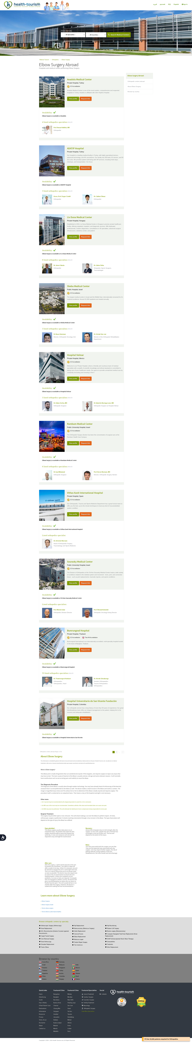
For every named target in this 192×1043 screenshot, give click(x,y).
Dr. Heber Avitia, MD (60, 403)
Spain (81, 496)
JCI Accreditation (75, 86)
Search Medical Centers (120, 35)
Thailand (82, 634)
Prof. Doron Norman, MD (102, 472)
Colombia (82, 704)
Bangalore (57, 994)
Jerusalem (57, 1017)
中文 (169, 4)
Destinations (42, 1008)
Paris (69, 1031)
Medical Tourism (44, 59)
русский (162, 4)
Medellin (56, 1031)
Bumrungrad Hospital (78, 630)
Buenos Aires (57, 1003)
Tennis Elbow (45, 947)
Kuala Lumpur (58, 1023)
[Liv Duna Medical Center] (52, 229)
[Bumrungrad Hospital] (52, 643)
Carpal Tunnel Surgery (47, 936)
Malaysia (61, 965)
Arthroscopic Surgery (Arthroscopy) (51, 925)
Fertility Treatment (89, 1003)
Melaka (70, 994)
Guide (41, 1000)
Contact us (42, 1028)
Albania (78, 973)
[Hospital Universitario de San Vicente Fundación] (52, 713)
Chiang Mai (57, 1008)
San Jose (70, 1005)
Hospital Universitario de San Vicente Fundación (92, 701)
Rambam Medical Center (79, 424)
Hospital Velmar (75, 355)
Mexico (81, 358)
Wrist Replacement (112, 947)
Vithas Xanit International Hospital (85, 493)
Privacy (41, 1017)
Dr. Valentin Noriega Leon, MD (104, 403)
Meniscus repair (78, 939)
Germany (61, 962)
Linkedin (104, 994)
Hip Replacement (79, 925)
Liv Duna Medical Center (79, 217)
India (77, 965)
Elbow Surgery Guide (47, 904)
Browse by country (133, 91)
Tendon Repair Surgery (80, 942)
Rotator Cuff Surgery (113, 928)
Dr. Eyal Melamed (59, 472)
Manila (56, 1028)
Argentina (45, 973)
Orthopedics (55, 59)
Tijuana (70, 1014)
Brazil (77, 976)
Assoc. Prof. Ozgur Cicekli (62, 196)
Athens (70, 1023)
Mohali (70, 1020)
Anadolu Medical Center (79, 79)
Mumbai (70, 997)
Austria (61, 973)
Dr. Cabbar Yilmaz (99, 196)
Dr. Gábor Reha (99, 265)
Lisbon (70, 1028)
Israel (81, 289)
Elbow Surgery (66, 59)
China (44, 976)
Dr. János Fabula (59, 265)
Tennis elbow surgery (47, 908)
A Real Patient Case (44, 1005)
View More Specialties (88, 1011)
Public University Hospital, (76, 427)
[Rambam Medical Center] (52, 436)
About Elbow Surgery (134, 86)
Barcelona (56, 1000)
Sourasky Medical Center (80, 561)
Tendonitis (110, 944)
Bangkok (56, 997)
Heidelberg (71, 1017)
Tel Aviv (70, 1011)
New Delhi (71, 1000)
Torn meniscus (78, 945)
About (41, 1025)
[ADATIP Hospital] (52, 161)
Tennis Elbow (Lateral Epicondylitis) (51, 911)
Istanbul (56, 1014)
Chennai (56, 1005)
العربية (155, 4)
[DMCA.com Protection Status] (141, 1002)
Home (40, 994)
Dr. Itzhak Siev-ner (100, 334)
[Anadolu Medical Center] (52, 92)
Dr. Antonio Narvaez (60, 541)
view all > (70, 122)
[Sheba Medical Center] (52, 298)
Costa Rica (45, 962)
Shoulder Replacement (47, 944)
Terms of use (42, 1020)
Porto (69, 1025)
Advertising (42, 997)
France (78, 979)
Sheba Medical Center (78, 286)
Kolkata (56, 1020)
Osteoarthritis (111, 941)
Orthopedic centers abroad (136, 81)
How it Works (43, 1003)
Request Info (85, 99)
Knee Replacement (46, 928)
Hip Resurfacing (111, 925)
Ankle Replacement (79, 931)
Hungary (82, 221)
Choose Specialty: (66, 31)
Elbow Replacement (80, 936)
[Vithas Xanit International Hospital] (52, 505)
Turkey (81, 83)
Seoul (69, 1008)
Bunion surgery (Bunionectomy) (116, 931)
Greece (44, 979)
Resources (42, 1014)
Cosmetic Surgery (89, 1000)
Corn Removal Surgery (47, 939)
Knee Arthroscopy (46, 941)
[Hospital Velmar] (52, 367)
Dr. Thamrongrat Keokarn (62, 679)
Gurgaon (56, 1011)
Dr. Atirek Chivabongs (101, 679)
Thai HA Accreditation (91, 637)
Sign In (185, 4)
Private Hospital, (73, 83)
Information (42, 1011)
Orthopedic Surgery (89, 1008)
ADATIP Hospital (75, 148)
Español (176, 4)
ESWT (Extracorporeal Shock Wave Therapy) (120, 939)
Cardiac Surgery (88, 997)
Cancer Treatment (89, 994)
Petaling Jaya (72, 1003)
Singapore (62, 967)
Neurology (87, 1005)
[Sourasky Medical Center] (52, 574)
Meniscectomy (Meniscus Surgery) (84, 928)
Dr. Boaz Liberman (60, 334)
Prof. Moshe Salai (59, 610)
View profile (73, 99)
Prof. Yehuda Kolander (101, 610)
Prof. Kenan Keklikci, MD (62, 127)
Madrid (56, 1025)
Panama (44, 967)
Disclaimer (42, 1023)
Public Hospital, (73, 289)
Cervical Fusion (78, 934)
